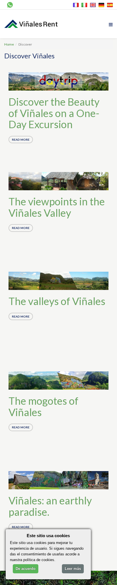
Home (9, 44)
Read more (21, 139)
